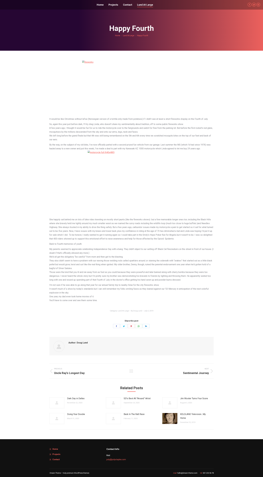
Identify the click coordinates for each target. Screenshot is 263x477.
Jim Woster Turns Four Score (194, 398)
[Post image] (56, 402)
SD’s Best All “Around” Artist (137, 398)
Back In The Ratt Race (134, 414)
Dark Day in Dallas (76, 398)
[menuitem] (100, 4)
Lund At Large (123, 311)
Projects (56, 454)
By (136, 311)
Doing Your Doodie (76, 414)
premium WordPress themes (78, 473)
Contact (56, 459)
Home (55, 449)
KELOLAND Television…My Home (193, 416)
